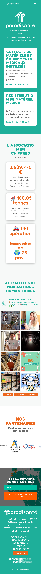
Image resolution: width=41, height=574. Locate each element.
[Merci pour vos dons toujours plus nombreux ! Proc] (10, 381)
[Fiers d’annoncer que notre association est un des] (30, 381)
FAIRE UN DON (20, 553)
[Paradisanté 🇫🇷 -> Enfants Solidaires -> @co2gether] (30, 320)
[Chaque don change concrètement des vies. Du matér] (10, 320)
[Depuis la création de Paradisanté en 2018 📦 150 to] (30, 361)
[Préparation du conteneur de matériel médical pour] (10, 361)
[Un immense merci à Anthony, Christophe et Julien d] (10, 341)
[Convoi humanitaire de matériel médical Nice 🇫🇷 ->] (30, 341)
